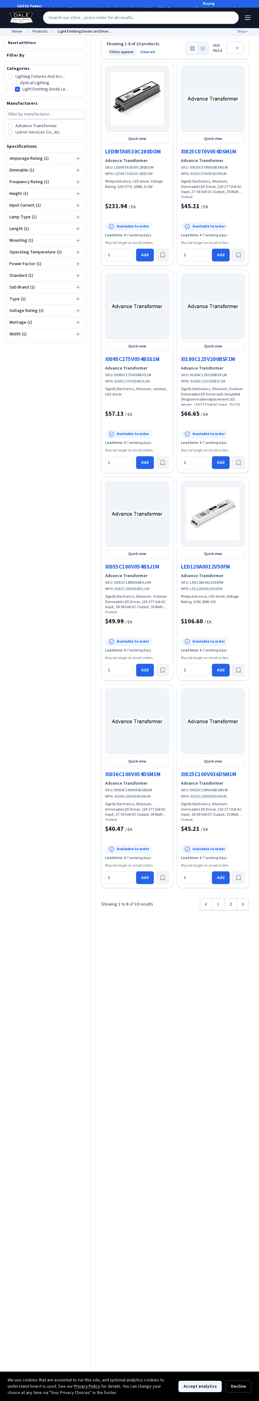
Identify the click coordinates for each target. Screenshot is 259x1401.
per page (218, 48)
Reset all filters (22, 43)
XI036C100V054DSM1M (132, 774)
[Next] (243, 904)
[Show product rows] (202, 48)
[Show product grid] (192, 48)
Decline (238, 1386)
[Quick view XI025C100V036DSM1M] (213, 721)
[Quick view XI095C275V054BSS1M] (137, 306)
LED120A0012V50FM (205, 567)
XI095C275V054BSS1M (132, 359)
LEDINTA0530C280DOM (133, 152)
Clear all (147, 52)
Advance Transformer (126, 161)
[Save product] (162, 255)
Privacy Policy (87, 1386)
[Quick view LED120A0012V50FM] (213, 514)
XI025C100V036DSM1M (208, 774)
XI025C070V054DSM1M (208, 152)
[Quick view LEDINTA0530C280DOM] (137, 99)
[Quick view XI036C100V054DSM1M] (137, 721)
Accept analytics (200, 1386)
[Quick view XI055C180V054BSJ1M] (137, 514)
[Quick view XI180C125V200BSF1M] (213, 306)
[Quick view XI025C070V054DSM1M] (213, 99)
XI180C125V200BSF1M (208, 359)
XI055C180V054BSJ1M (132, 567)
